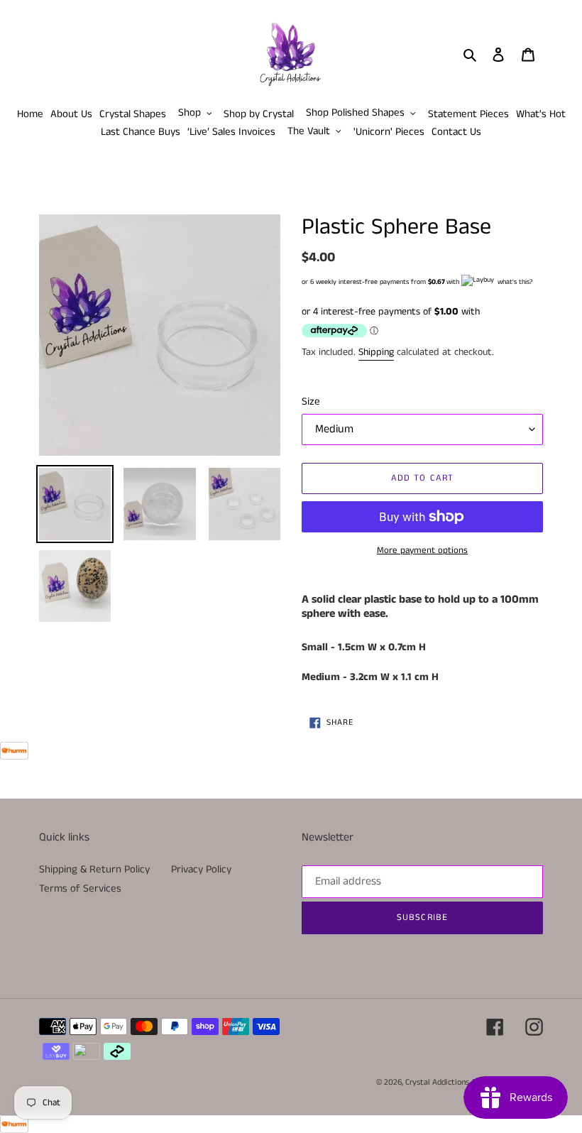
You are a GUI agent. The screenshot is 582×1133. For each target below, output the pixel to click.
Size (311, 401)
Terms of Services (80, 888)
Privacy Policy (201, 869)
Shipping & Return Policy (94, 869)
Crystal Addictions (437, 1082)
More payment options (422, 550)
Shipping (376, 352)
